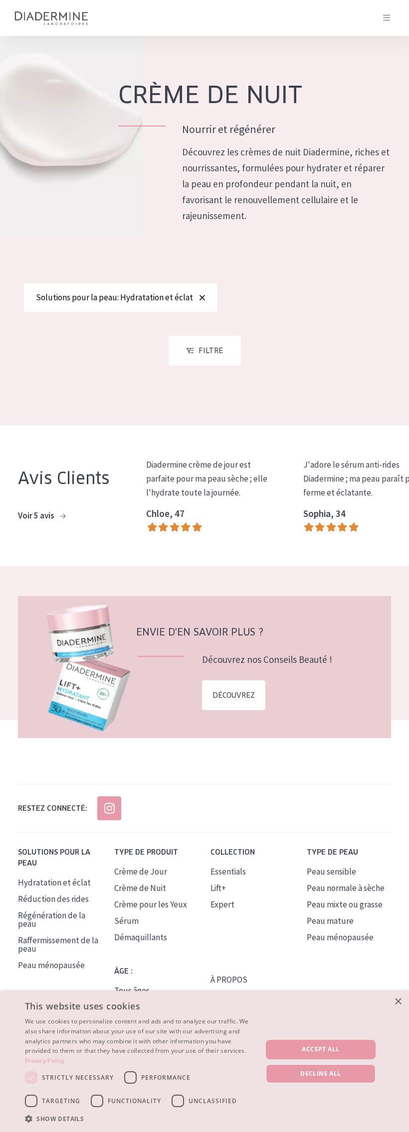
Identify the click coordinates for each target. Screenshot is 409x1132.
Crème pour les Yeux (150, 904)
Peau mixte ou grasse (345, 904)
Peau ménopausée (51, 965)
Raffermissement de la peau (58, 944)
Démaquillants (140, 937)
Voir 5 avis (37, 515)
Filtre (211, 350)
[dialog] (204, 1061)
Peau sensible (331, 871)
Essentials (228, 871)
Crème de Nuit (140, 887)
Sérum (126, 920)
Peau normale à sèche (346, 887)
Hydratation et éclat (54, 882)
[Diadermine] (51, 18)
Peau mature (330, 920)
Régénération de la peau (51, 919)
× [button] (398, 1002)
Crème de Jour (140, 871)
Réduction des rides (53, 898)
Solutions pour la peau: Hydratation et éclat (114, 297)
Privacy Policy (44, 1060)
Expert (222, 904)
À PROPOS (228, 979)
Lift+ (218, 887)
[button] (140, 1119)
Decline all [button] (320, 1073)
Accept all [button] (320, 1049)
